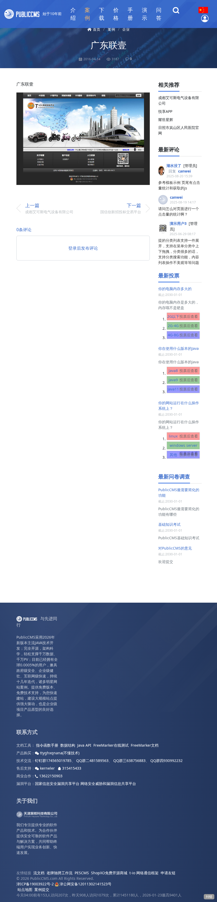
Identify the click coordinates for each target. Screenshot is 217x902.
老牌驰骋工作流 (60, 872)
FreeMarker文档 (145, 745)
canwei (184, 171)
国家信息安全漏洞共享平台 (57, 783)
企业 (126, 29)
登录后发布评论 (83, 248)
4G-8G (183, 334)
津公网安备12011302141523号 (84, 883)
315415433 (71, 768)
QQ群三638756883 (129, 760)
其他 (184, 454)
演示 (144, 13)
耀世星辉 (165, 119)
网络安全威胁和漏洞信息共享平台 (108, 783)
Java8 (183, 370)
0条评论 (23, 230)
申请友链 (168, 872)
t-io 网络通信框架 (144, 872)
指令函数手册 (47, 745)
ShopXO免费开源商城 (109, 872)
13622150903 (50, 775)
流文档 (38, 872)
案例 (87, 13)
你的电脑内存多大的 (175, 288)
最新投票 (168, 275)
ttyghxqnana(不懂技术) (59, 752)
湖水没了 (173, 165)
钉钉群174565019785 (53, 760)
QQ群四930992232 (166, 760)
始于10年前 (52, 13)
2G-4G (183, 325)
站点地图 (24, 889)
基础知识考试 (169, 524)
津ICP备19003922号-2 (35, 883)
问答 (158, 13)
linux (183, 436)
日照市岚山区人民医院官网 (178, 130)
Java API (84, 745)
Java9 (183, 379)
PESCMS (82, 872)
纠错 (209, 896)
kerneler (47, 768)
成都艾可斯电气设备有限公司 (178, 100)
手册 (130, 13)
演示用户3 (178, 223)
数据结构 (67, 745)
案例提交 (41, 889)
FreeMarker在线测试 (111, 745)
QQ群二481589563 (92, 760)
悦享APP (165, 111)
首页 (96, 29)
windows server (184, 449)
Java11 (183, 389)
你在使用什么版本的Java (178, 348)
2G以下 (182, 316)
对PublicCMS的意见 (175, 548)
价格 (116, 13)
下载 (101, 13)
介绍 (73, 13)
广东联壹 (108, 45)
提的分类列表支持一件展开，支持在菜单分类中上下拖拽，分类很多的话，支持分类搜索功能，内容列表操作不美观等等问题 (178, 251)
